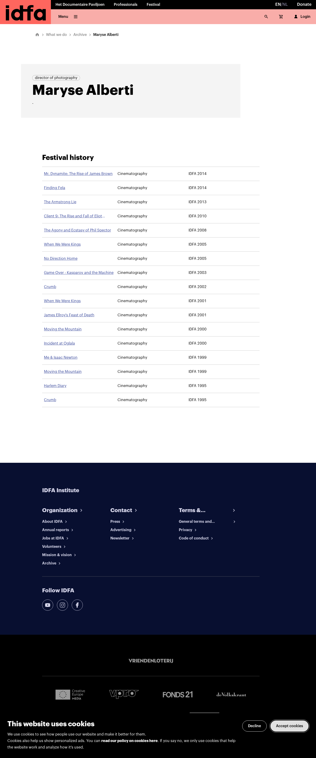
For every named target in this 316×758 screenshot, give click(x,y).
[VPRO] (124, 694)
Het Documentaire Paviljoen (80, 4)
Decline (254, 726)
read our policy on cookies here (129, 741)
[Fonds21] (177, 694)
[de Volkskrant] (231, 694)
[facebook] (77, 605)
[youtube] (47, 605)
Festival (153, 4)
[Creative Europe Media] (70, 694)
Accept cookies (289, 726)
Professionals (125, 4)
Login (305, 17)
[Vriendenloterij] (151, 661)
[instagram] (62, 605)
